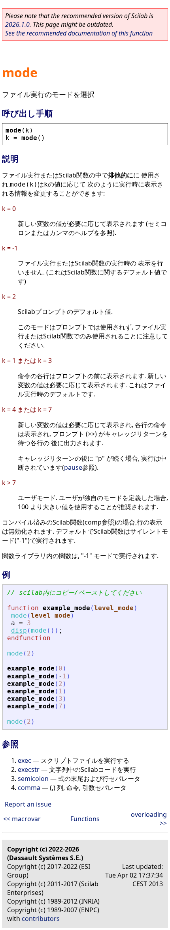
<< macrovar (22, 818)
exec (24, 760)
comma (29, 787)
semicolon (33, 778)
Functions (85, 818)
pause (73, 467)
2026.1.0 (17, 24)
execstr (29, 769)
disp (19, 630)
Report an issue (28, 804)
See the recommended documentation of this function (79, 33)
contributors (41, 918)
